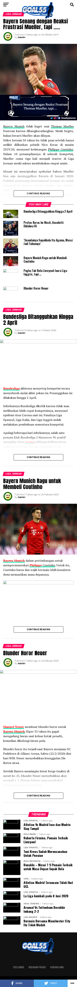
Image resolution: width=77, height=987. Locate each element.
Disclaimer (18, 967)
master (21, 37)
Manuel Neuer (13, 727)
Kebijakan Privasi (37, 967)
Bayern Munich (13, 126)
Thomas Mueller (62, 126)
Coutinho (42, 565)
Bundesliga (11, 388)
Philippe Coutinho (60, 149)
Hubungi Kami (57, 967)
